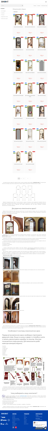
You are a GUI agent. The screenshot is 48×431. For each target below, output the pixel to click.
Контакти (14, 425)
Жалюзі (25, 421)
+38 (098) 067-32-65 (39, 416)
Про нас (13, 421)
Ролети (25, 422)
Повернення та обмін (16, 419)
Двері (25, 418)
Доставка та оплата (15, 418)
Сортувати (15, 11)
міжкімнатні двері (23, 395)
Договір (13, 417)
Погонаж (38, 5)
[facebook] (13, 427)
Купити (19, 174)
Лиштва (3, 14)
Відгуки (13, 422)
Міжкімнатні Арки (44, 5)
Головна (35, 5)
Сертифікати (14, 423)
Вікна (25, 415)
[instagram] (16, 427)
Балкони (25, 417)
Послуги (25, 419)
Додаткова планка (5, 16)
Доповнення (26, 423)
